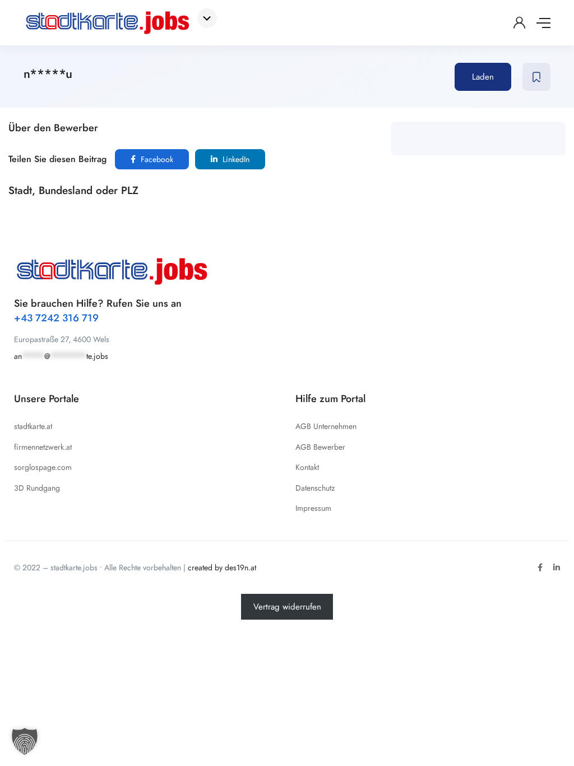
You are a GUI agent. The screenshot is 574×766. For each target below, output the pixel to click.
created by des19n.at (222, 567)
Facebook (155, 159)
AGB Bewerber (320, 447)
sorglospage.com (43, 467)
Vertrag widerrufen (287, 607)
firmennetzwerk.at (43, 447)
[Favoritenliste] (536, 77)
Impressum (313, 508)
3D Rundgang (37, 487)
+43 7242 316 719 (56, 318)
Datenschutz (315, 487)
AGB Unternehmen (326, 426)
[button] (24, 741)
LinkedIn (234, 159)
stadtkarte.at (33, 426)
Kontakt (307, 467)
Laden (483, 77)
